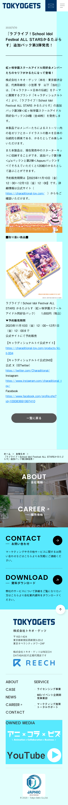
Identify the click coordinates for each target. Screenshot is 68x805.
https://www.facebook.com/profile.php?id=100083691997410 (31, 398)
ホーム (7, 454)
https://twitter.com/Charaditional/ (28, 370)
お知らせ (20, 454)
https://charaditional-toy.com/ (25, 193)
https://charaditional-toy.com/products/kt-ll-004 (33, 350)
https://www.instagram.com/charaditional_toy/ (34, 383)
